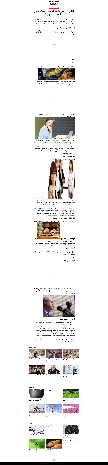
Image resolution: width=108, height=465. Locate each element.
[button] (29, 1)
